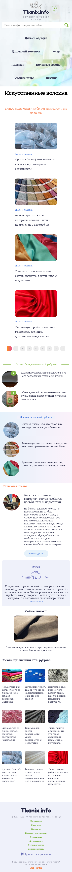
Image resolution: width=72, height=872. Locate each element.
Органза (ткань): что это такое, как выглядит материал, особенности (42, 425)
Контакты (36, 829)
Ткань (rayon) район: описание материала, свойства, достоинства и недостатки (58, 776)
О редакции (36, 821)
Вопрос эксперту (36, 849)
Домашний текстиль (26, 51)
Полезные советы (48, 64)
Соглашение (36, 837)
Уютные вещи (24, 78)
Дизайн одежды (36, 38)
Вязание (51, 78)
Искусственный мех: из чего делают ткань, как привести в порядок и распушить (57, 694)
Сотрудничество (36, 845)
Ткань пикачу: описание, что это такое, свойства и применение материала (56, 735)
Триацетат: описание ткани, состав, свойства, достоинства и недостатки (43, 463)
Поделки (18, 64)
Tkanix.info (36, 810)
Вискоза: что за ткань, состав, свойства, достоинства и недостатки (10, 734)
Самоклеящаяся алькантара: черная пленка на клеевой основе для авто (36, 649)
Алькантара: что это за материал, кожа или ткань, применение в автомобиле (44, 444)
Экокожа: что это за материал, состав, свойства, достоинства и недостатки (43, 499)
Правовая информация (36, 833)
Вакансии (36, 825)
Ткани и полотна (23, 154)
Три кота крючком (37, 854)
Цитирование (36, 841)
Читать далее (36, 553)
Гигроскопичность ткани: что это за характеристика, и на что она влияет (35, 692)
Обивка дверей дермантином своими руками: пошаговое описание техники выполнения (44, 396)
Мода (56, 51)
